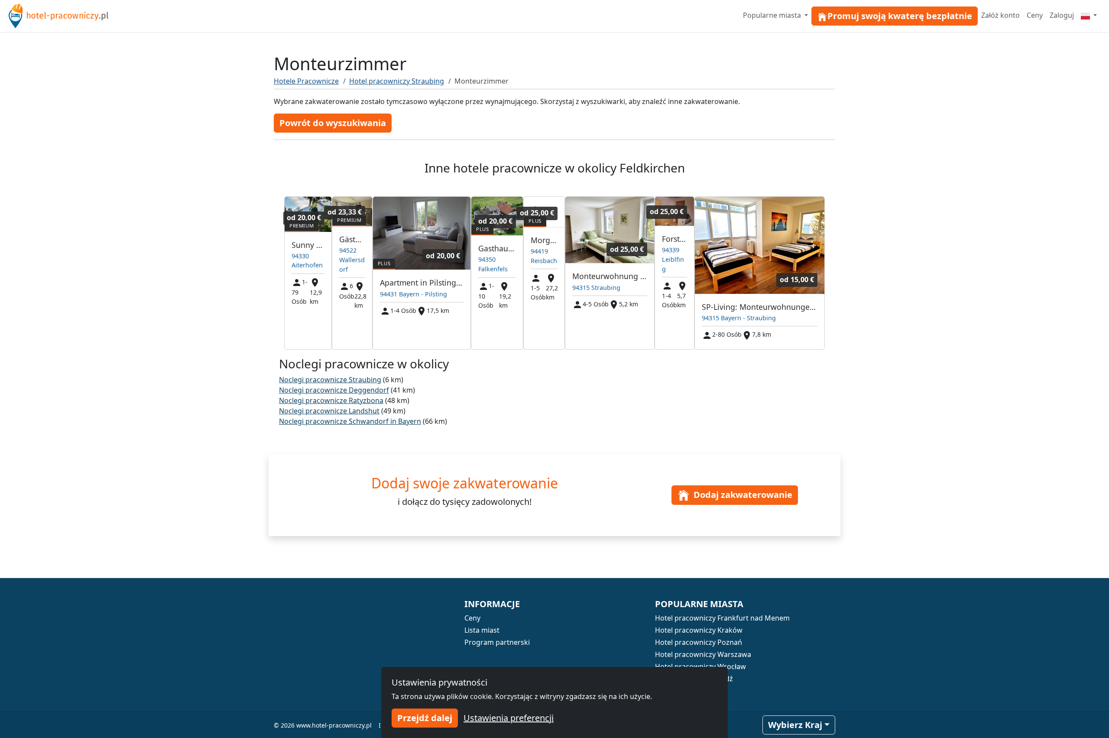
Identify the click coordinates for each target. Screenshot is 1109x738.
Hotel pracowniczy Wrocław (700, 666)
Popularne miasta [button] (773, 15)
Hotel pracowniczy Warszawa (703, 654)
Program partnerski (497, 642)
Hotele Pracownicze (306, 81)
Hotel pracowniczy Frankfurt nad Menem (722, 618)
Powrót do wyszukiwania (332, 123)
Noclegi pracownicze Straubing (330, 379)
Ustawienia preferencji (509, 718)
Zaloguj (1062, 15)
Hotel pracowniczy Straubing (396, 81)
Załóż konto (1000, 15)
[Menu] (1088, 15)
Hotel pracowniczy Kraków (699, 630)
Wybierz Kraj (795, 725)
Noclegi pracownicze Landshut (329, 411)
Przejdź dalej (424, 718)
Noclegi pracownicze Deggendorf (334, 390)
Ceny (1035, 15)
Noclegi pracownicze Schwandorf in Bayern (350, 421)
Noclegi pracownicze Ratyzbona (331, 400)
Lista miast (481, 630)
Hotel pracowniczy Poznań (698, 642)
